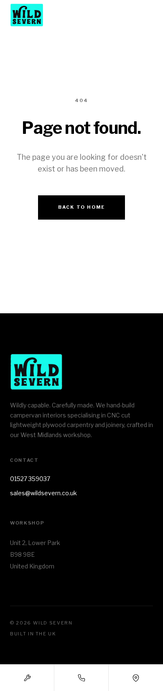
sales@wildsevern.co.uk (43, 492)
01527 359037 (30, 478)
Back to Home (81, 207)
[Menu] (146, 15)
